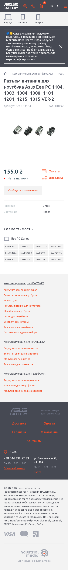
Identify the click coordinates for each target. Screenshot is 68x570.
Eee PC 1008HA (26, 259)
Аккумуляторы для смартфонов (21, 380)
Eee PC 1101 (41, 253)
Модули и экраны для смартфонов (23, 391)
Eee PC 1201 (10, 246)
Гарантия (19, 432)
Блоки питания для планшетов (21, 353)
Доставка (56, 177)
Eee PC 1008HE (42, 259)
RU (58, 6)
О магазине (49, 432)
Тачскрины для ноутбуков (18, 327)
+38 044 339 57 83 (16, 458)
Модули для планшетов (17, 359)
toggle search (25, 6)
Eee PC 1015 (26, 246)
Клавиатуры (10, 300)
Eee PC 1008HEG (57, 259)
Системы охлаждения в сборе (20, 332)
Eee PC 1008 (26, 253)
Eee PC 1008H (11, 259)
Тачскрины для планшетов (18, 364)
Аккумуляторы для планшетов (21, 348)
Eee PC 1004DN (11, 253)
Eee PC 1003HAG (57, 246)
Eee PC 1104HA (57, 253)
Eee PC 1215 (41, 246)
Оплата (54, 171)
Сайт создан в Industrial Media (34, 561)
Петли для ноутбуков (16, 316)
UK (51, 6)
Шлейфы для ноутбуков (17, 311)
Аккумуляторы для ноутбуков (20, 290)
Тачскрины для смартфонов (19, 385)
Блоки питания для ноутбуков (20, 295)
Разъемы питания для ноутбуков (22, 306)
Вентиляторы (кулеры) (16, 322)
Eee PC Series (20, 238)
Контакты (34, 440)
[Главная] (6, 73)
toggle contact (33, 6)
